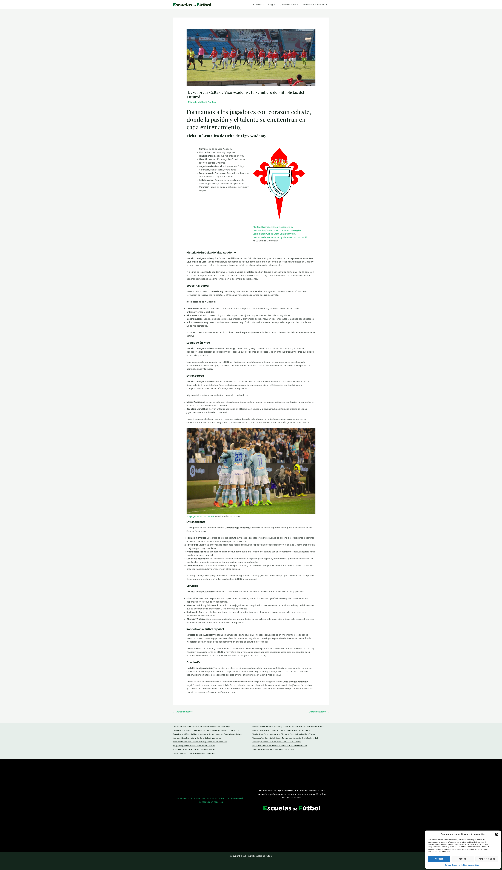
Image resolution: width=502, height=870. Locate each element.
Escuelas (257, 4)
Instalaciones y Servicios (315, 4)
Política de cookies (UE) (231, 798)
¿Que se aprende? (288, 4)
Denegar (462, 858)
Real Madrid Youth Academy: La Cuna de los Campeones (197, 738)
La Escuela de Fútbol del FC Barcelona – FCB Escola (273, 749)
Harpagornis (193, 516)
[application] (263, 4)
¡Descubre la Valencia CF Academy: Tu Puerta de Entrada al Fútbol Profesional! (206, 730)
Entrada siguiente (319, 711)
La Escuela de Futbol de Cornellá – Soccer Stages (194, 749)
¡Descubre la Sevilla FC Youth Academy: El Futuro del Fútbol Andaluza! (281, 730)
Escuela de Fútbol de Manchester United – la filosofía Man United (279, 745)
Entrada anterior (183, 711)
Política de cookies (452, 865)
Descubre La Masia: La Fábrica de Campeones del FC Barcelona (200, 742)
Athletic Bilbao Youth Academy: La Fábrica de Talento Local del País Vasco (283, 734)
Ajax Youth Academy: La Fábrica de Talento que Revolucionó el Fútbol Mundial (285, 738)
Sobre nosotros (184, 798)
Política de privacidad (470, 865)
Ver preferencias (486, 858)
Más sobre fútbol (197, 102)
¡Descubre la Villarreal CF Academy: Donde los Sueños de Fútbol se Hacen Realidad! (288, 726)
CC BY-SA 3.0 (300, 237)
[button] (496, 834)
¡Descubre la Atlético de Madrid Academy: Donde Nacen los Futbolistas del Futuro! (207, 734)
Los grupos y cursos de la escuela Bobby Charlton (194, 745)
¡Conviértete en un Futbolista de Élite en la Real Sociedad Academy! (201, 726)
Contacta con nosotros (211, 801)
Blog (270, 4)
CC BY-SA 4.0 (207, 516)
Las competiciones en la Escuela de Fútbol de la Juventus (276, 742)
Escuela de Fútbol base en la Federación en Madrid (194, 753)
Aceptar (439, 858)
